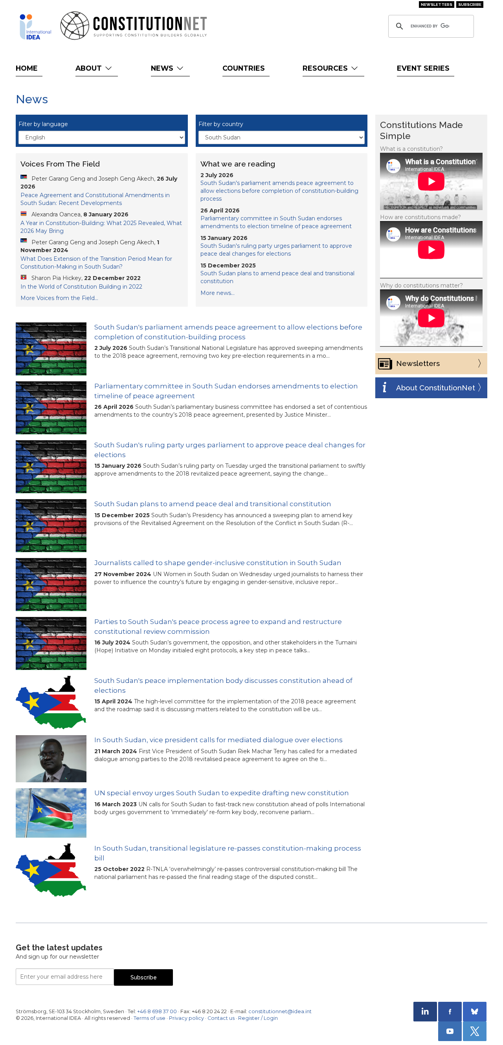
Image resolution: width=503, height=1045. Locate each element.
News (163, 68)
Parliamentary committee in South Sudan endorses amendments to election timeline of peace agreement (226, 390)
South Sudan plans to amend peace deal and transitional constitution (212, 504)
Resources (326, 68)
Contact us (221, 1018)
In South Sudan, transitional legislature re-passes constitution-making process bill (227, 853)
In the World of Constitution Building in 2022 (81, 286)
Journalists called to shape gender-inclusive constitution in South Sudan (217, 563)
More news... (217, 292)
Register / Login (258, 1018)
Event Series (423, 68)
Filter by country (220, 124)
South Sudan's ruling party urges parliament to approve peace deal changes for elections (229, 449)
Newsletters (436, 4)
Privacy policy (186, 1018)
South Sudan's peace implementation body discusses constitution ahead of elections (223, 685)
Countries (243, 68)
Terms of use (149, 1018)
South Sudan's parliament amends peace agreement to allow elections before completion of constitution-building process (279, 190)
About (89, 68)
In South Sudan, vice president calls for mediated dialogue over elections (218, 740)
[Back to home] (35, 26)
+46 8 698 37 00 (157, 1011)
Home (27, 68)
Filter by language (43, 124)
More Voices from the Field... (59, 298)
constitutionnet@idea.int (280, 1011)
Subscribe (469, 4)
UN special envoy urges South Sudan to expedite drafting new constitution (221, 793)
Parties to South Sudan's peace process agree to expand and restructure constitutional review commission (218, 626)
